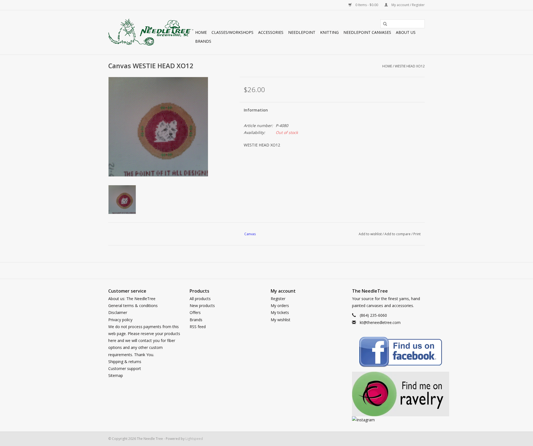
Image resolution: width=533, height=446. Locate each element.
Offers (195, 312)
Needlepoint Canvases (367, 32)
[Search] (383, 24)
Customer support (124, 368)
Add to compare (397, 234)
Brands (203, 41)
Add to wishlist (370, 234)
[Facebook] (388, 353)
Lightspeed (194, 438)
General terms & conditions (133, 305)
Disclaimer (117, 312)
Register (278, 298)
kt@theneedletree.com (380, 322)
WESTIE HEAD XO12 (410, 66)
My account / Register (408, 4)
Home (201, 32)
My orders (280, 305)
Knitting (329, 32)
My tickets (280, 312)
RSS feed (198, 326)
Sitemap (115, 375)
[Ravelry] (388, 394)
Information (256, 110)
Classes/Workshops (232, 32)
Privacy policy (120, 319)
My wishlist (280, 319)
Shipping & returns (124, 361)
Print (417, 234)
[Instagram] (388, 419)
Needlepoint (301, 32)
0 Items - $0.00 (367, 4)
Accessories (270, 32)
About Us (406, 32)
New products (202, 305)
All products (200, 298)
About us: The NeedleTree (131, 298)
